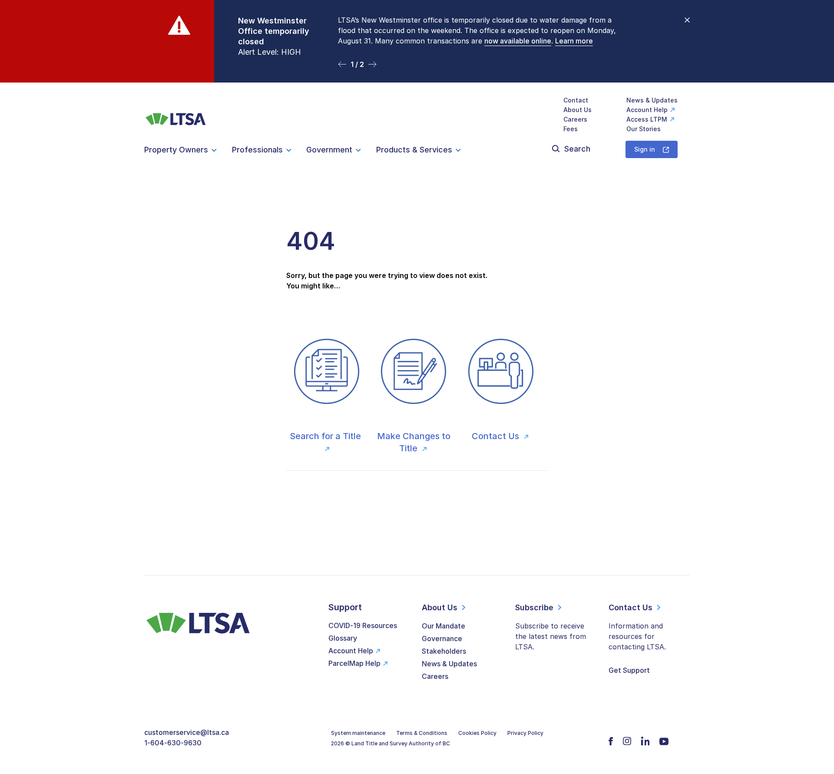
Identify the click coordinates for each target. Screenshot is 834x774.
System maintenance (358, 733)
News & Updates (652, 100)
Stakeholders (444, 651)
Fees (570, 128)
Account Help (647, 109)
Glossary (342, 638)
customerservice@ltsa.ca (186, 732)
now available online (517, 40)
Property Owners (176, 149)
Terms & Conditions (421, 733)
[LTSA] (175, 114)
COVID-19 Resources (362, 625)
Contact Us (496, 436)
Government (329, 149)
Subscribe (534, 607)
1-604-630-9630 (173, 742)
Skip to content (417, 72)
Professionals (257, 149)
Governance (442, 638)
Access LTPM (646, 119)
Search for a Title (326, 436)
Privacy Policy (525, 733)
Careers (575, 119)
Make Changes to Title (413, 442)
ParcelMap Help (354, 663)
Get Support (629, 670)
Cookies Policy (477, 733)
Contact (575, 100)
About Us (577, 109)
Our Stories (643, 128)
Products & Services (414, 149)
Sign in (644, 149)
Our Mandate (443, 626)
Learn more (574, 40)
